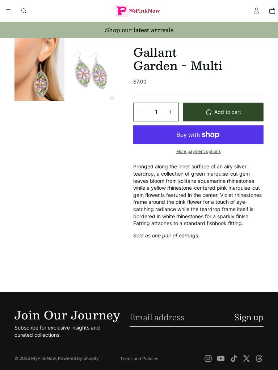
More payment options (198, 151)
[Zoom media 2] (91, 69)
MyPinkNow (43, 358)
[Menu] (8, 11)
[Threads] (259, 358)
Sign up (249, 317)
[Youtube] (220, 358)
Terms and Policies (139, 358)
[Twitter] (246, 358)
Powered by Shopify (78, 358)
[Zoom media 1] (39, 69)
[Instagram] (208, 358)
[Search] (24, 11)
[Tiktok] (233, 358)
